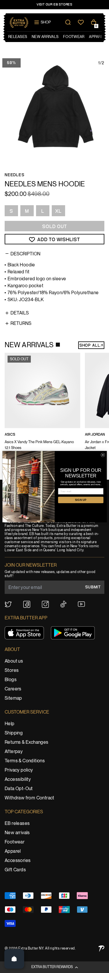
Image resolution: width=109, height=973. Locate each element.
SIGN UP (80, 499)
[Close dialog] (103, 455)
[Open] (14, 959)
